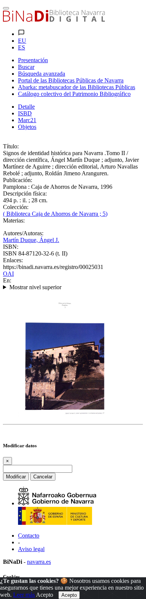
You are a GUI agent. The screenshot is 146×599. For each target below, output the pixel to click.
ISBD (25, 113)
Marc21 (27, 120)
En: (7, 280)
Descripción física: (25, 193)
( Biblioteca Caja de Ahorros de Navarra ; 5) (55, 214)
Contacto (28, 535)
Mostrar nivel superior (35, 287)
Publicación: (17, 180)
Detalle (26, 106)
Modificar (16, 476)
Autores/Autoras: (23, 233)
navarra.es (39, 562)
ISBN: (10, 246)
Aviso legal (31, 549)
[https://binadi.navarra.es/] (54, 19)
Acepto (44, 595)
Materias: (14, 220)
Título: (11, 146)
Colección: (15, 207)
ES (21, 47)
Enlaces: (13, 260)
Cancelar (42, 476)
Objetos (27, 127)
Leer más (24, 595)
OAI (8, 273)
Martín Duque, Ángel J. (31, 240)
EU (22, 40)
